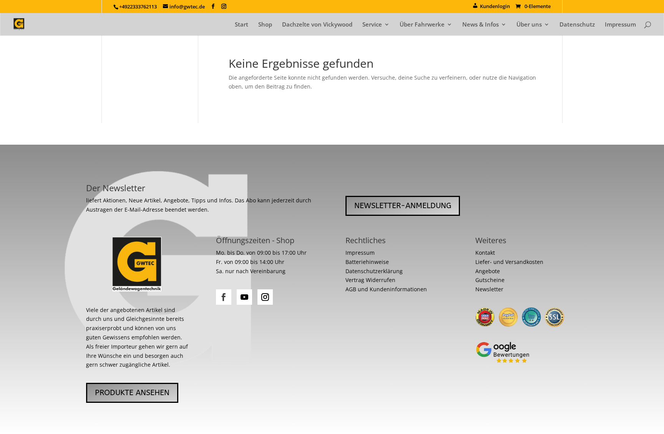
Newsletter (489, 289)
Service (372, 25)
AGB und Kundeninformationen (386, 289)
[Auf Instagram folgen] (265, 297)
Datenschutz (577, 25)
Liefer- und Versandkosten (509, 261)
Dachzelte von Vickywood (317, 25)
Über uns (529, 25)
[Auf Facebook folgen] (223, 297)
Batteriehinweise (367, 261)
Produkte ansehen (132, 392)
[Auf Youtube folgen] (244, 297)
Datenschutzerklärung (374, 271)
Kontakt (485, 252)
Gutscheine (490, 280)
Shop (265, 25)
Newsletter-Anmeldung (402, 205)
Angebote (487, 271)
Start (241, 25)
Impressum (620, 25)
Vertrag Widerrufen (370, 280)
